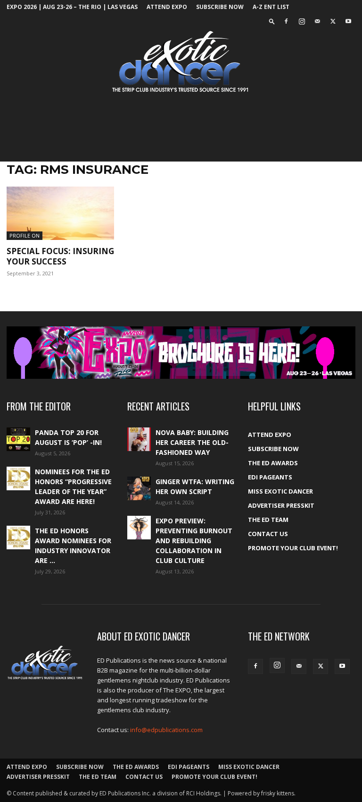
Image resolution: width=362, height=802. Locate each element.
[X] (333, 21)
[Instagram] (302, 21)
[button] (272, 21)
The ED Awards (273, 463)
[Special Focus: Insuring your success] (60, 213)
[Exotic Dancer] (181, 61)
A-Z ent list (271, 7)
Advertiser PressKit (281, 505)
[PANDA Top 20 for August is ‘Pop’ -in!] (18, 439)
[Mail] (317, 21)
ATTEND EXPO (167, 7)
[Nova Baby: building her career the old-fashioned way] (139, 439)
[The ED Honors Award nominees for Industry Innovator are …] (18, 537)
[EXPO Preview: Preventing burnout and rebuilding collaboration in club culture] (139, 527)
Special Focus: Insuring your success (60, 256)
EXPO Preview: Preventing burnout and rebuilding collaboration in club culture (194, 540)
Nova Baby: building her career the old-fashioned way (192, 442)
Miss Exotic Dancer (280, 491)
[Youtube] (348, 21)
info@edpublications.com (166, 729)
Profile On (24, 235)
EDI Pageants (270, 477)
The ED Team (268, 519)
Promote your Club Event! (293, 548)
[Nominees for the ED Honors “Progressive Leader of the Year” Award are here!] (18, 478)
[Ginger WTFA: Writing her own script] (139, 488)
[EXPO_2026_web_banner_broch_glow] (181, 352)
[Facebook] (286, 21)
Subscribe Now (220, 7)
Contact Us (268, 533)
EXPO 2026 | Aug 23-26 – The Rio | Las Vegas (72, 7)
